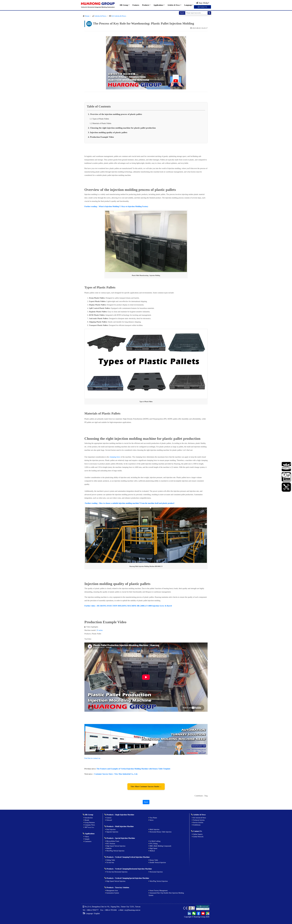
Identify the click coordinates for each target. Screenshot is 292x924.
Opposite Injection (112, 832)
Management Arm (112, 890)
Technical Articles (199, 820)
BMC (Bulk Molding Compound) (160, 846)
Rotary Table (153, 860)
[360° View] (286, 467)
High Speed (153, 848)
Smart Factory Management (158, 890)
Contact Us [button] (203, 7)
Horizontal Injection (156, 872)
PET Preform (110, 843)
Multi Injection (154, 829)
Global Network (198, 837)
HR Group (124, 5)
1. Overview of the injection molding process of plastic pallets (115, 114)
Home (87, 16)
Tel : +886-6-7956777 (91, 910)
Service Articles (198, 822)
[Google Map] (207, 913)
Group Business (89, 822)
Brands (86, 820)
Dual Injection (111, 829)
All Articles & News (118, 16)
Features (135, 5)
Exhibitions (196, 825)
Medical (152, 851)
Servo (151, 820)
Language (188, 5)
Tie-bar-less (110, 862)
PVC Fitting (153, 843)
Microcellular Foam (112, 841)
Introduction (88, 818)
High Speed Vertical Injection (115, 846)
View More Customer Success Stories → (146, 786)
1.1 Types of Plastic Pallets (99, 119)
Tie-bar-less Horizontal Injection (116, 872)
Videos (86, 837)
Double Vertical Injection (157, 862)
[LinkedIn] (189, 913)
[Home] (98, 5)
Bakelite (109, 848)
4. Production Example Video (101, 137)
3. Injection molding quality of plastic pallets (107, 132)
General (108, 818)
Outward (109, 820)
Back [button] (146, 802)
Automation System (112, 893)
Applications (158, 5)
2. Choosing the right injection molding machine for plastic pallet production (122, 128)
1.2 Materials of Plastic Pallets (100, 123)
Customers (87, 841)
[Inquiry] (286, 477)
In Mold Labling (154, 841)
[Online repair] (286, 487)
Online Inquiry (198, 834)
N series (100, 630)
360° (89, 827)
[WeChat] (194, 913)
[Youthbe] (203, 913)
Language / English (92, 913)
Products (145, 5)
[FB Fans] (198, 913)
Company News (89, 825)
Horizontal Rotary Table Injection (160, 832)
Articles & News (173, 5)
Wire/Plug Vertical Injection (115, 851)
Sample (86, 839)
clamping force (115, 457)
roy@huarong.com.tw (132, 910)
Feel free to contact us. (92, 758)
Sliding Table (110, 860)
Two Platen (153, 818)
